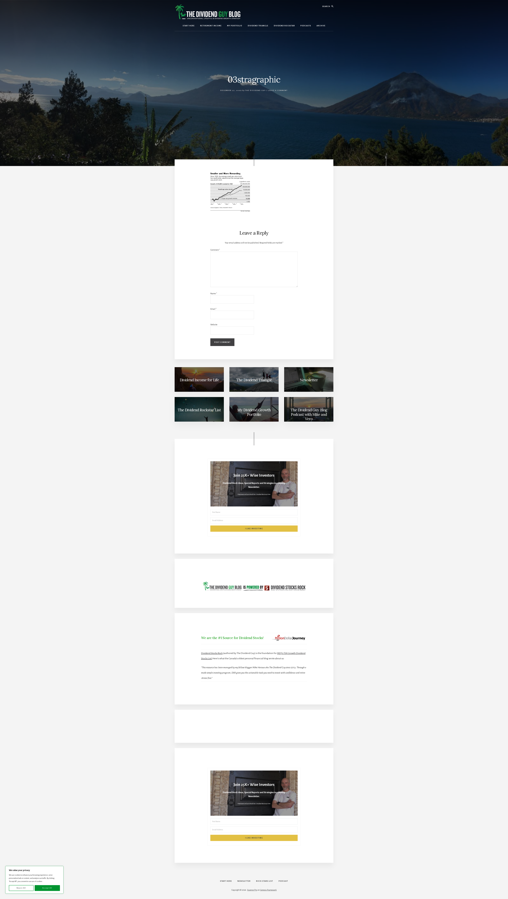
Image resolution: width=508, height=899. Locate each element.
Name (213, 293)
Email (213, 309)
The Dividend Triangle (254, 380)
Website (213, 325)
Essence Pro (252, 890)
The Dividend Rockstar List (199, 410)
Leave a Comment (278, 90)
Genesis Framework (268, 890)
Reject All (21, 888)
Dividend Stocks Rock (212, 653)
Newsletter (309, 380)
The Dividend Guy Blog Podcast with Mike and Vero (309, 414)
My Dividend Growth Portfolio (254, 412)
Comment (215, 250)
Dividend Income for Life (199, 380)
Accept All (47, 888)
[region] (34, 880)
